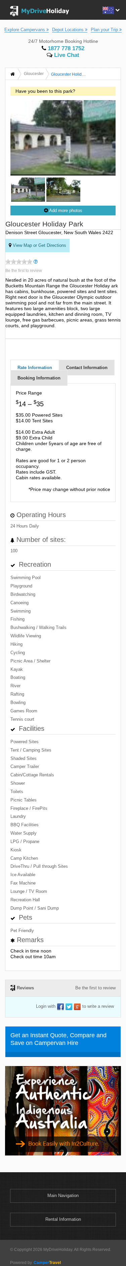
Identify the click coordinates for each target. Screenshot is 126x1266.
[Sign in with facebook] (60, 1006)
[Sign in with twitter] (69, 1006)
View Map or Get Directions (38, 245)
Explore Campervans (25, 29)
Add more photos (65, 210)
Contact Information (87, 367)
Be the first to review (23, 270)
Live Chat (65, 55)
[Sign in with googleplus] (77, 1006)
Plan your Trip (105, 29)
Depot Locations (68, 29)
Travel (47, 1262)
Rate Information (34, 367)
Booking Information (38, 377)
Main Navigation (63, 1195)
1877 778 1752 (65, 48)
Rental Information (63, 1219)
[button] (110, 9)
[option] (28, 191)
